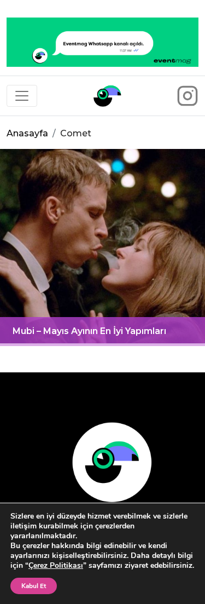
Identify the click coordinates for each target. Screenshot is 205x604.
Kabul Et (33, 586)
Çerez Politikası (55, 565)
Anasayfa (27, 133)
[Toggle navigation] (22, 96)
